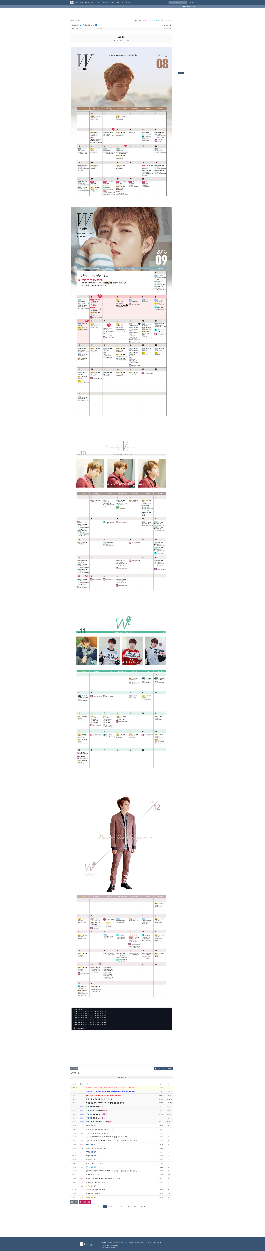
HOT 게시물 (86, 1202)
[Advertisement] (186, 41)
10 (135, 1207)
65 (133, 1087)
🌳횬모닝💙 (89, 1156)
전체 (136, 20)
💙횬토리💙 (89, 1152)
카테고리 (75, 20)
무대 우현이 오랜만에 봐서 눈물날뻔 (97, 1148)
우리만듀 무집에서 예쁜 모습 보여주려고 (98, 1129)
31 (111, 1121)
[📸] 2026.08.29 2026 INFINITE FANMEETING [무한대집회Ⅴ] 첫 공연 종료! (109, 1140)
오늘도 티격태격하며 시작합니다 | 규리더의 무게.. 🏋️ (102, 1178)
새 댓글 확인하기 (122, 1077)
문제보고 (158, 1243)
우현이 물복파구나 (91, 1174)
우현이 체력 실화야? (92, 1193)
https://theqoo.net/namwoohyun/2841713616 (91, 28)
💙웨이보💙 (89, 1144)
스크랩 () (169, 1069)
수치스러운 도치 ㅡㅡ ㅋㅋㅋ (95, 1163)
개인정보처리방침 (118, 1243)
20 (104, 1118)
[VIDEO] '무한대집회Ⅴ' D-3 (94, 1190)
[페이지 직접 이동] (138, 1206)
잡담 (140, 20)
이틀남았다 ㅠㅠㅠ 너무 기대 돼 (95, 1182)
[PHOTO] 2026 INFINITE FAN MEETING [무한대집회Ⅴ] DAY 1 (105, 1137)
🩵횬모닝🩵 (89, 1167)
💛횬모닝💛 (89, 1197)
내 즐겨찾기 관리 (190, 7)
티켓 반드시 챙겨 (91, 1159)
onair (170, 20)
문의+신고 (152, 1243)
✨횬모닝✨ (89, 1186)
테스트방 (145, 1243)
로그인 (192, 2)
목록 (76, 1069)
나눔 (166, 20)
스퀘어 (145, 20)
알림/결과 (152, 20)
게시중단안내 (138, 1243)
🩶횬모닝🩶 (89, 1125)
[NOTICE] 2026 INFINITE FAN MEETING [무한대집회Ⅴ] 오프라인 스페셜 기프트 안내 (112, 1171)
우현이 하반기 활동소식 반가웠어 (96, 1133)
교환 (161, 20)
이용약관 (109, 1243)
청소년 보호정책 (128, 1243)
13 (106, 1114)
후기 (157, 20)
